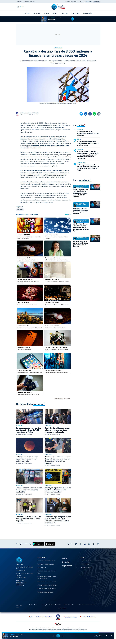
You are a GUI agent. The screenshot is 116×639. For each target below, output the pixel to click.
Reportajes (65, 562)
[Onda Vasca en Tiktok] (98, 544)
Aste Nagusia (20, 1)
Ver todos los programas (45, 592)
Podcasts (26, 13)
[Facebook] (90, 114)
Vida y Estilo (75, 13)
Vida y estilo (81, 162)
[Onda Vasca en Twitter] (76, 544)
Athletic (55, 13)
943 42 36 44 (21, 577)
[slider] (106, 635)
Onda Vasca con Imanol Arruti (47, 582)
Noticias (65, 558)
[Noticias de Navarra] (88, 616)
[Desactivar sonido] (100, 635)
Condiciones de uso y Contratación (86, 605)
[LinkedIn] (85, 114)
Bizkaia (46, 13)
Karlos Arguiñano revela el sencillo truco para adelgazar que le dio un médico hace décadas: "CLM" (88, 167)
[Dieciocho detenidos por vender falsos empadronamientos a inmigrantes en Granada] (58, 416)
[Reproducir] (72, 19)
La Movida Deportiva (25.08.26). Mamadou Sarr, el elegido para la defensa (80, 211)
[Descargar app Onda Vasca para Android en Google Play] (38, 544)
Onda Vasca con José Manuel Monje (46, 572)
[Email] (99, 114)
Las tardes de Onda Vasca (46, 564)
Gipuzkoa (80, 129)
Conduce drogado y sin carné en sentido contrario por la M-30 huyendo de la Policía (28, 430)
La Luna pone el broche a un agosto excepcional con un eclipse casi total (27, 459)
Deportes (65, 13)
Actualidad (36, 13)
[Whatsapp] (94, 114)
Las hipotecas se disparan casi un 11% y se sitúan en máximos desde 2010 (29, 490)
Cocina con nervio (86, 567)
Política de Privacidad (55, 605)
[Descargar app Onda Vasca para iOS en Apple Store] (50, 544)
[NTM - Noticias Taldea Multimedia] (58, 617)
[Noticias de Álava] (70, 616)
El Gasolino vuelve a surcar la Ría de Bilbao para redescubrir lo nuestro (80, 243)
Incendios (26, 1)
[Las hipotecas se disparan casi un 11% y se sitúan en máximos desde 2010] (29, 476)
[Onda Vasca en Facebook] (80, 544)
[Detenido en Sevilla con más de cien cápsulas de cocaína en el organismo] (29, 505)
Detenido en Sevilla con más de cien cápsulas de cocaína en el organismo (28, 519)
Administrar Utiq (62, 608)
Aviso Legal (44, 605)
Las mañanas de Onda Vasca (46, 561)
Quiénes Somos (33, 605)
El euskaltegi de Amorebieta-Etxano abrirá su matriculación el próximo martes (88, 143)
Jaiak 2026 (32, 1)
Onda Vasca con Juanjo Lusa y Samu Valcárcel (47, 577)
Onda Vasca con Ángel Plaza (46, 589)
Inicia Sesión (89, 1)
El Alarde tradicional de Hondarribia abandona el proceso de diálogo (88, 133)
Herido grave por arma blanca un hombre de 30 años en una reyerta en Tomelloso (58, 490)
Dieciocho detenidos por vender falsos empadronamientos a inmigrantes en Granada (57, 430)
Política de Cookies (69, 605)
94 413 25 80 (21, 570)
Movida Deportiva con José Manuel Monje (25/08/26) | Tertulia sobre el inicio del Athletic (80, 193)
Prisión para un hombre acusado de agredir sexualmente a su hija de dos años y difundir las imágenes (57, 460)
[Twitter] (81, 114)
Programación (87, 13)
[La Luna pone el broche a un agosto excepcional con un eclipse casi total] (29, 445)
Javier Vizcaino (85, 564)
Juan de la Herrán (86, 561)
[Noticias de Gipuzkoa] (44, 616)
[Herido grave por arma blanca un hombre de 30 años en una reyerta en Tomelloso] (58, 476)
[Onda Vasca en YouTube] (85, 544)
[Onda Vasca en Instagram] (89, 544)
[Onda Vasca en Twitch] (93, 544)
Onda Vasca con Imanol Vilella (47, 585)
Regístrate (96, 1)
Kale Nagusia (52, 19)
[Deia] (31, 616)
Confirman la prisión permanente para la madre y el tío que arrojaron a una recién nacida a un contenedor (58, 520)
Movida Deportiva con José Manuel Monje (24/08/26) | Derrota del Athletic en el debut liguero (81, 227)
